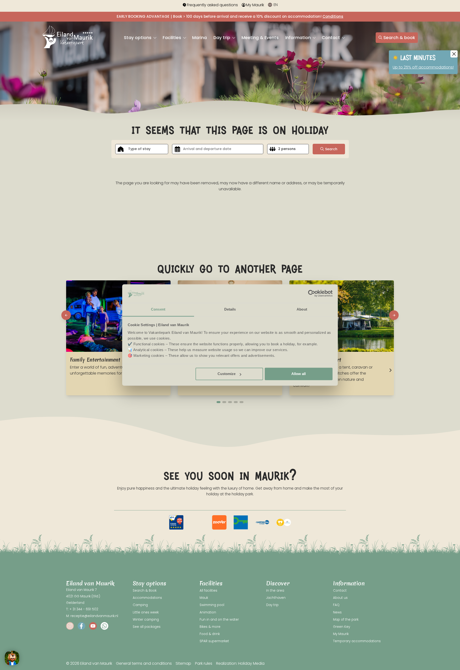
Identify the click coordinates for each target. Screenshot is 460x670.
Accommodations (147, 597)
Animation (208, 612)
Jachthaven (276, 597)
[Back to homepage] (67, 37)
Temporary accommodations (357, 641)
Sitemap (183, 663)
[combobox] (141, 149)
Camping (140, 605)
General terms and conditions (144, 663)
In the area (275, 590)
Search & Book (144, 590)
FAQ (336, 605)
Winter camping (146, 619)
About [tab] (302, 309)
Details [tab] (230, 309)
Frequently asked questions (212, 5)
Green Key (341, 626)
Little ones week (146, 612)
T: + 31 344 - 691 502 (82, 609)
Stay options (138, 37)
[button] (66, 315)
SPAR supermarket (214, 641)
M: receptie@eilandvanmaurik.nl (92, 616)
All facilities (208, 590)
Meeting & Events (260, 37)
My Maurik (255, 5)
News (337, 612)
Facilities (172, 37)
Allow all (298, 374)
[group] (176, 522)
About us (340, 597)
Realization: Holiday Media (240, 663)
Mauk (204, 597)
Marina (199, 37)
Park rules (203, 663)
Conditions (332, 16)
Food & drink (210, 634)
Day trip (222, 37)
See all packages (147, 626)
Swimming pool (212, 605)
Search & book (399, 37)
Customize (227, 374)
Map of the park (345, 619)
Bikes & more (210, 626)
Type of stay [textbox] (139, 148)
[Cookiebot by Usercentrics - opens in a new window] (312, 293)
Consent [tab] (158, 309)
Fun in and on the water (219, 619)
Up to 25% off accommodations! (423, 67)
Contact (331, 37)
